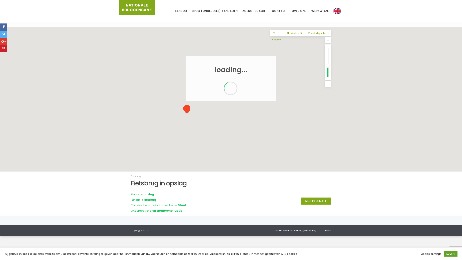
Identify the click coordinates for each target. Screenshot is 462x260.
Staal (182, 205)
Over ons (299, 11)
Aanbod (181, 11)
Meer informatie (315, 201)
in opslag (147, 194)
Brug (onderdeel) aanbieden (214, 11)
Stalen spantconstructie (164, 211)
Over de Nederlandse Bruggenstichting (295, 230)
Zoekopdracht (254, 11)
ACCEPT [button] (450, 253)
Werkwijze (320, 11)
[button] (188, 110)
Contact (279, 11)
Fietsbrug (136, 176)
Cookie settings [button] (431, 253)
